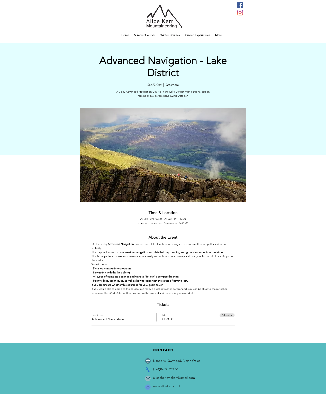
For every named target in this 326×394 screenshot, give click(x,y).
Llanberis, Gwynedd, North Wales (176, 361)
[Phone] (147, 369)
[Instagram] (240, 12)
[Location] (148, 361)
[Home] (148, 387)
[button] (170, 35)
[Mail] (148, 378)
